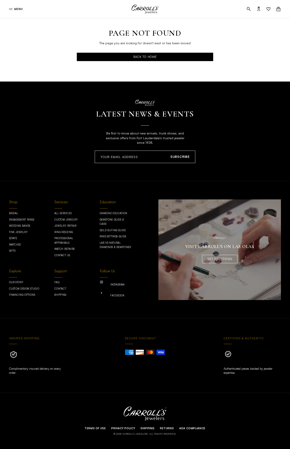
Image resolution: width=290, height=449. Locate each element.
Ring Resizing (63, 232)
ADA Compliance (192, 428)
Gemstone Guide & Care (112, 222)
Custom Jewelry (66, 219)
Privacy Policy (123, 428)
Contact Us (62, 255)
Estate (13, 238)
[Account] (258, 9)
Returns (167, 428)
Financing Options (22, 294)
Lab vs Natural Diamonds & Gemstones (115, 245)
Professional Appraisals (63, 240)
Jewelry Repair (65, 225)
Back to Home (145, 57)
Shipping (60, 294)
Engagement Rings (21, 219)
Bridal (13, 213)
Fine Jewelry (18, 232)
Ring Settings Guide (113, 236)
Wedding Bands (19, 225)
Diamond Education (113, 213)
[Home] (145, 9)
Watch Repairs (64, 249)
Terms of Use (95, 428)
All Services (63, 213)
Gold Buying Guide (113, 230)
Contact (60, 288)
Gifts (12, 250)
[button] (248, 9)
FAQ (57, 282)
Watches (15, 244)
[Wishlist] (268, 9)
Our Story (16, 282)
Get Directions (220, 259)
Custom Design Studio (24, 288)
